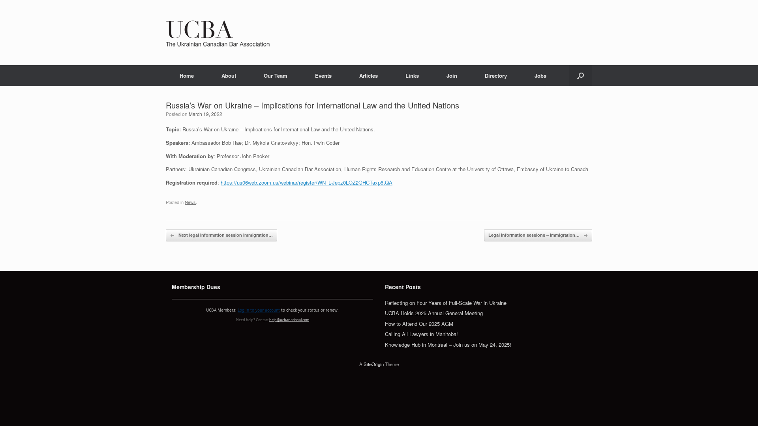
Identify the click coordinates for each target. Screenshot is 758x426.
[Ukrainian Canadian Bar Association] (218, 32)
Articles (368, 75)
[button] (580, 75)
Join (452, 75)
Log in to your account (259, 310)
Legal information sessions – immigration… (538, 235)
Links (412, 75)
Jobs (540, 75)
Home (187, 75)
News (190, 202)
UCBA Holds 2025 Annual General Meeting (434, 313)
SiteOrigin (374, 364)
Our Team (275, 75)
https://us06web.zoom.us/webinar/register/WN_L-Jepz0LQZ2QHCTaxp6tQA (306, 182)
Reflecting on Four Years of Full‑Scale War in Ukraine (446, 302)
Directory (496, 75)
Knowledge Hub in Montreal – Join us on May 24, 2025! (448, 344)
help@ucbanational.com (289, 319)
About (228, 75)
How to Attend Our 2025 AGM (419, 323)
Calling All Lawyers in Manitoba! (421, 334)
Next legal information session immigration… (221, 235)
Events (323, 75)
